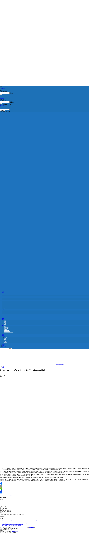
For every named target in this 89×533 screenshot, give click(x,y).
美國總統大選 (6, 330)
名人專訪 (5, 337)
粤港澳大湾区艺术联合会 (8, 332)
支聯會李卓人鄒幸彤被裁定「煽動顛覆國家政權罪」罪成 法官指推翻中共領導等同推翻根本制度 (19, 520)
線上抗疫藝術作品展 (7, 327)
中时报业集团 (31, 527)
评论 (3, 315)
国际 (3, 292)
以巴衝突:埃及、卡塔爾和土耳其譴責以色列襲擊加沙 (11, 525)
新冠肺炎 (5, 326)
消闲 (5, 324)
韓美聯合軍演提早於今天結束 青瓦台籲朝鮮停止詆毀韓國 (12, 524)
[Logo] (44, 200)
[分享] (44, 492)
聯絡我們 (3, 344)
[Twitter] (44, 484)
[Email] (44, 486)
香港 (3, 367)
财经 (3, 309)
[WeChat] (44, 488)
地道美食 (5, 338)
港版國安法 (6, 328)
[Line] (44, 489)
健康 (5, 322)
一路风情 (3, 336)
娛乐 (3, 318)
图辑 (3, 334)
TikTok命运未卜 (6, 333)
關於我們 (3, 345)
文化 (3, 300)
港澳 (3, 296)
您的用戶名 (12, 92)
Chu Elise (1, 373)
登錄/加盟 (3, 88)
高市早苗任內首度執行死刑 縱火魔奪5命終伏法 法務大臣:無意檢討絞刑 (15, 523)
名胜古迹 (5, 342)
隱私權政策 (2, 98)
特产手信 (5, 340)
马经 (5, 313)
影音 (3, 335)
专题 (3, 325)
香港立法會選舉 (7, 331)
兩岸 (3, 293)
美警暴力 (5, 329)
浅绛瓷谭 (5, 308)
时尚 (5, 323)
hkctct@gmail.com (14, 531)
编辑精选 (5, 339)
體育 (3, 317)
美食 (5, 320)
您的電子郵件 (12, 101)
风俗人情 (5, 341)
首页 (3, 291)
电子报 (3, 343)
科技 (3, 314)
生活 (3, 319)
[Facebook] (44, 483)
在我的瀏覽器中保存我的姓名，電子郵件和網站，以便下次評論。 (13, 514)
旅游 (5, 321)
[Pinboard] (44, 491)
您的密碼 (11, 93)
